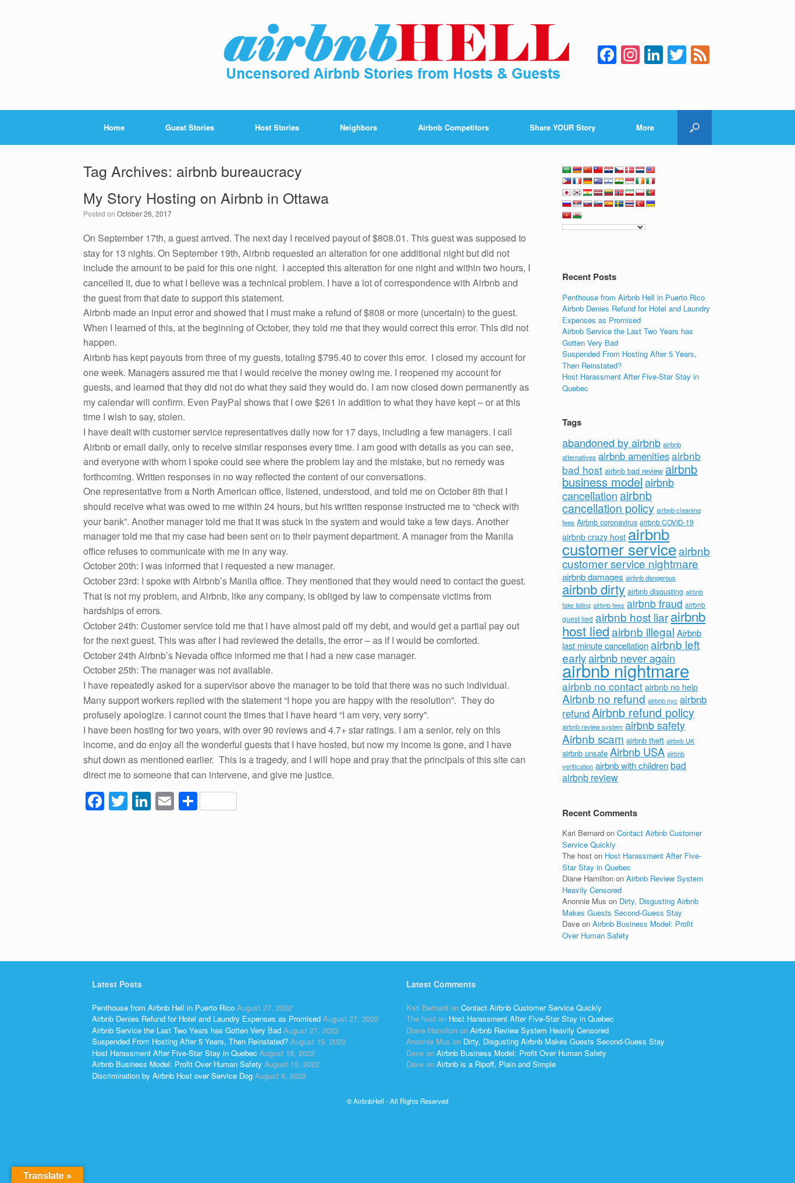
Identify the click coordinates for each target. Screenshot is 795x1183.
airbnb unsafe (585, 753)
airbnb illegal (643, 631)
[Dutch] (640, 170)
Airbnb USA (637, 751)
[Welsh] (577, 215)
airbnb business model (629, 476)
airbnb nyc (662, 700)
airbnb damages (592, 577)
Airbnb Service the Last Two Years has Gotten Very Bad (186, 1030)
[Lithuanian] (608, 193)
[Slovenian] (598, 204)
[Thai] (629, 204)
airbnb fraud (655, 603)
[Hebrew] (608, 181)
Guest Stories (189, 127)
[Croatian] (608, 170)
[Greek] (598, 181)
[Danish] (629, 170)
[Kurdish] (587, 193)
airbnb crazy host (594, 537)
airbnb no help (671, 687)
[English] (650, 170)
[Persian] (629, 193)
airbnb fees (608, 605)
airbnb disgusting (655, 591)
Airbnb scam (593, 738)
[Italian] (650, 181)
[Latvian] (598, 193)
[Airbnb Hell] (397, 55)
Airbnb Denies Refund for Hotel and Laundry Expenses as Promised (636, 314)
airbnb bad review (634, 470)
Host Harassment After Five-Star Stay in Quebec (174, 1052)
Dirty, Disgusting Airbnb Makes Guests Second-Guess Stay (630, 906)
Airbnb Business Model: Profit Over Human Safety (627, 929)
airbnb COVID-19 (667, 522)
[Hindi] (619, 181)
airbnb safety (655, 724)
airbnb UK (680, 740)
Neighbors (358, 127)
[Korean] (577, 193)
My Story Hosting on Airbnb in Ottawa (206, 197)
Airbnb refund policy (643, 712)
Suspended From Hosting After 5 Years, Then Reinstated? (190, 1041)
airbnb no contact (602, 686)
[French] (577, 181)
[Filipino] (567, 181)
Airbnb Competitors (453, 127)
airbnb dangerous (651, 577)
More (645, 127)
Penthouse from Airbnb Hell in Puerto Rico (633, 297)
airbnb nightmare (625, 670)
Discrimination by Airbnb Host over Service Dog (172, 1075)
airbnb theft (645, 740)
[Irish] (640, 181)
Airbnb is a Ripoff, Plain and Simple (496, 1063)
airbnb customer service (619, 541)
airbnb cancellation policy (608, 502)
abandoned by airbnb (611, 442)
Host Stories (277, 127)
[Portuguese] (650, 193)
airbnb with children (631, 765)
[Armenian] (577, 170)
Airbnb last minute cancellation (631, 639)
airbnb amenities (633, 456)
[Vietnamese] (567, 215)
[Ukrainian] (650, 204)
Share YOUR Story (562, 127)
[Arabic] (567, 170)
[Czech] (619, 170)
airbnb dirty (593, 588)
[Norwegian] (619, 193)
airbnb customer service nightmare (636, 557)
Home (114, 127)
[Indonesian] (629, 181)
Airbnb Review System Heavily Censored (539, 1030)
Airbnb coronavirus (607, 522)
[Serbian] (577, 204)
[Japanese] (567, 193)
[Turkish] (640, 204)
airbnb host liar (631, 617)
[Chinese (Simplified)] (587, 170)
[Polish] (640, 193)
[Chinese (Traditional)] (598, 170)
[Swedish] (619, 204)
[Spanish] (608, 204)
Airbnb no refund (603, 698)
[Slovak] (587, 204)
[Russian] (567, 204)
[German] (587, 181)
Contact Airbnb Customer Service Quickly (531, 1007)
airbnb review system (592, 726)
